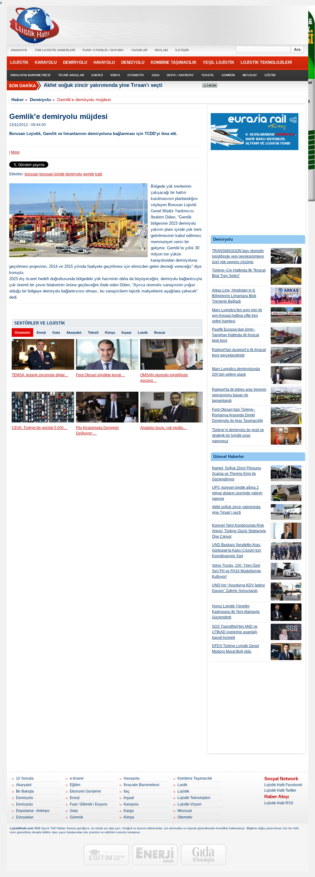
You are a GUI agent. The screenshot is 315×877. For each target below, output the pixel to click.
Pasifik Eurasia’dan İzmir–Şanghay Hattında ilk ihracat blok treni (235, 335)
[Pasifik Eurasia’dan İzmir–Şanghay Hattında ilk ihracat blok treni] (286, 335)
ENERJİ (97, 75)
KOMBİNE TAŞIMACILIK (173, 62)
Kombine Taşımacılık (194, 778)
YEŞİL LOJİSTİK (218, 62)
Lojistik (183, 791)
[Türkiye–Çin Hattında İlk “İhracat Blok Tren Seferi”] (286, 276)
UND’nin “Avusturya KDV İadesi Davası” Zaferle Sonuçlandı (238, 588)
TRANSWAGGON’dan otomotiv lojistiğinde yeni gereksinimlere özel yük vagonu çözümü (238, 256)
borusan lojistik (52, 174)
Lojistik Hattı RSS (278, 803)
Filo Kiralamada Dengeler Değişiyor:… (97, 430)
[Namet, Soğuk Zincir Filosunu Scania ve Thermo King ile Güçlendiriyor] (286, 473)
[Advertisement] (257, 191)
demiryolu (74, 174)
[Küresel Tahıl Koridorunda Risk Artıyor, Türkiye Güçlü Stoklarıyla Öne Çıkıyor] (286, 531)
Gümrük (76, 817)
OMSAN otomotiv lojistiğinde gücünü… (164, 378)
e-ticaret (76, 778)
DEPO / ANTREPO (180, 75)
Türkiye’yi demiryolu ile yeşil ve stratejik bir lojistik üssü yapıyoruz (238, 435)
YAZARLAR (139, 50)
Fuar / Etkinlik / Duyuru (88, 804)
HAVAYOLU (104, 62)
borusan (31, 174)
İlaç (127, 791)
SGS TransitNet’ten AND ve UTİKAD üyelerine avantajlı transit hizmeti (234, 632)
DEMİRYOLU (75, 62)
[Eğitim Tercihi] (106, 854)
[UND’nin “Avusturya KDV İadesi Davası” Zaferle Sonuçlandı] (286, 591)
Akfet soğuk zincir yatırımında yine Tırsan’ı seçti (103, 85)
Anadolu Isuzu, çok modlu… (163, 428)
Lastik (143, 332)
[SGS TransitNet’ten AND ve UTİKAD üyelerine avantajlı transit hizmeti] (286, 632)
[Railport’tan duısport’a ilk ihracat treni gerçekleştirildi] (286, 355)
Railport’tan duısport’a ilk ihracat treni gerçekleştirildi (239, 352)
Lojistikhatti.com (21, 828)
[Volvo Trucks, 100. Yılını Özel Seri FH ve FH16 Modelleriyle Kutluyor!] (286, 571)
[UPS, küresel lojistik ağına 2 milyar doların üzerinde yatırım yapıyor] (286, 493)
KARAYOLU (46, 62)
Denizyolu (24, 804)
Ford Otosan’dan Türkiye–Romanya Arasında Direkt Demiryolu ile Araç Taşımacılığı (237, 415)
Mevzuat (184, 811)
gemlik (88, 174)
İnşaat (126, 332)
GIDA (155, 75)
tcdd (98, 174)
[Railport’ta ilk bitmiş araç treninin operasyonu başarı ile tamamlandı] (286, 395)
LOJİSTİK (19, 62)
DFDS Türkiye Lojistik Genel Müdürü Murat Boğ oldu (235, 649)
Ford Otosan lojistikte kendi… (100, 375)
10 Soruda (25, 778)
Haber (17, 99)
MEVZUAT (249, 75)
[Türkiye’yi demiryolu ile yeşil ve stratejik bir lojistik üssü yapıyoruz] (286, 436)
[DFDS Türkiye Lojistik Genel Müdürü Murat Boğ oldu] (286, 651)
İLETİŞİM (182, 50)
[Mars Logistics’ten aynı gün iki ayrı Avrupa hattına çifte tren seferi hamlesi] (286, 315)
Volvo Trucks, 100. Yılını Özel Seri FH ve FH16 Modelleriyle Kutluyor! (236, 571)
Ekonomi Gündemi (85, 791)
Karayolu (131, 804)
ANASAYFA (19, 50)
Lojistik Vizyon (189, 804)
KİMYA (115, 75)
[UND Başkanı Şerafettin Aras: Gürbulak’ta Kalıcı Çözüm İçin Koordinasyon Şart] (286, 551)
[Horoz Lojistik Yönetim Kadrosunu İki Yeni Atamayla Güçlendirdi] (286, 612)
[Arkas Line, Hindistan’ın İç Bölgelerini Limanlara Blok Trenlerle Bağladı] (286, 296)
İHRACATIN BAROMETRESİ (30, 75)
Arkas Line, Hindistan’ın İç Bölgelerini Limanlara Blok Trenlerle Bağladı (234, 296)
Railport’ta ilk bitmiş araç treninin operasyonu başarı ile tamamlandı (239, 395)
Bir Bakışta (25, 791)
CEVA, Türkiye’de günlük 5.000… (39, 428)
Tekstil (93, 332)
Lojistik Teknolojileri (193, 798)
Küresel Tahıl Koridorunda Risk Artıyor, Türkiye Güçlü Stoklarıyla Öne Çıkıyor (239, 531)
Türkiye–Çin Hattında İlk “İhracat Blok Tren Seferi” (238, 273)
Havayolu (132, 778)
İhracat (159, 332)
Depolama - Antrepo (33, 811)
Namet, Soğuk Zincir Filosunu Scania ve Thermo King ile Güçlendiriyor (236, 473)
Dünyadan (25, 817)
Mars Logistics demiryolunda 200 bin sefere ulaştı (236, 372)
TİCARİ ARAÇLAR (71, 75)
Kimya (110, 332)
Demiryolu (40, 99)
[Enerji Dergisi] (155, 854)
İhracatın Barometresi (141, 785)
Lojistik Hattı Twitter (280, 790)
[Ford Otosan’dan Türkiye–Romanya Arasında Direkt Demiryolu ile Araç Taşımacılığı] (286, 415)
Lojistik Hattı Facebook (283, 785)
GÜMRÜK (228, 75)
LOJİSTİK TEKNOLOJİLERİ (266, 62)
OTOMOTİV (135, 75)
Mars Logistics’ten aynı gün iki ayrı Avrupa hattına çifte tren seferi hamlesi (237, 315)
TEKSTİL (207, 75)
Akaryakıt (74, 332)
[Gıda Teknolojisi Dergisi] (203, 854)
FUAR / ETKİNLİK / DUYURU (102, 50)
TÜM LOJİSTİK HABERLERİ (55, 50)
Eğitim (75, 785)
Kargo (129, 811)
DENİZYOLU (132, 62)
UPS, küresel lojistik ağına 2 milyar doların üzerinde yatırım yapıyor (237, 493)
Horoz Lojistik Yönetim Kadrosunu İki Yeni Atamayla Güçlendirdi (236, 611)
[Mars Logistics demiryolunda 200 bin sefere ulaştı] (286, 375)
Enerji (41, 332)
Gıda (56, 332)
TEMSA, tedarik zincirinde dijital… (40, 375)
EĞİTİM (270, 75)
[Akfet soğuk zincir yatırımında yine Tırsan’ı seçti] (286, 512)
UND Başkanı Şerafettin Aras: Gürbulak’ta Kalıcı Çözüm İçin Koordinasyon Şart (236, 550)
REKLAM (161, 50)
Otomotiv (22, 332)
